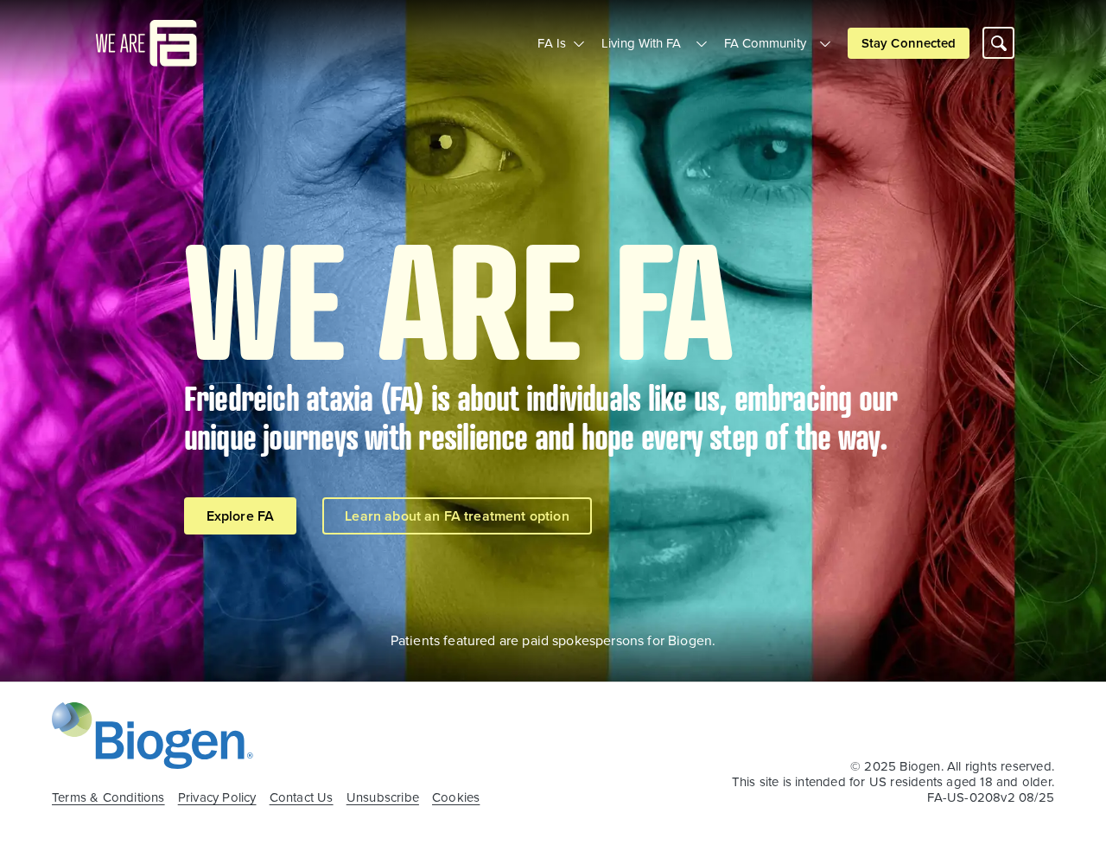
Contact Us (302, 797)
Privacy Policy (217, 797)
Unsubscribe (382, 797)
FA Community (765, 43)
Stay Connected (908, 43)
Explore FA (241, 516)
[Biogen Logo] (152, 733)
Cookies (456, 797)
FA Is (551, 43)
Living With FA (641, 43)
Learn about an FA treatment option (457, 516)
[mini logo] (146, 41)
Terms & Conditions (108, 797)
